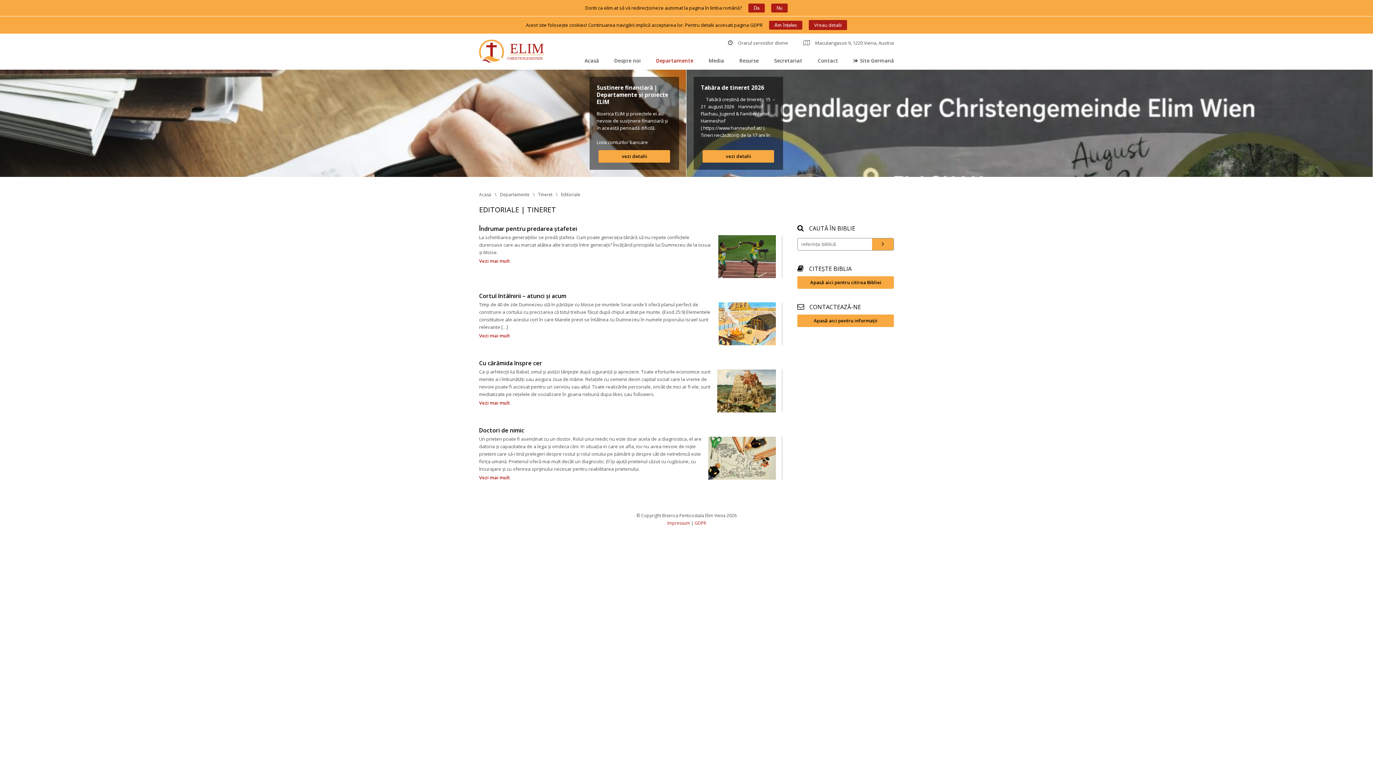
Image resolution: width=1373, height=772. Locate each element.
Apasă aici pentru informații (845, 320)
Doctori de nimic (501, 430)
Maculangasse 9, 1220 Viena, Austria (854, 43)
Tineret (545, 195)
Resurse (749, 60)
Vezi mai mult (494, 261)
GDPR (700, 523)
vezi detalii (634, 156)
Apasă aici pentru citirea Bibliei (845, 282)
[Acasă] (513, 52)
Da (756, 8)
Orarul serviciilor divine (763, 43)
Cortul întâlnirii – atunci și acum (522, 296)
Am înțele (785, 25)
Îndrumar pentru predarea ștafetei (528, 229)
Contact (828, 60)
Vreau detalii (828, 25)
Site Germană (877, 60)
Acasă (592, 60)
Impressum (678, 523)
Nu (779, 8)
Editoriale (570, 195)
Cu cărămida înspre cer (510, 363)
